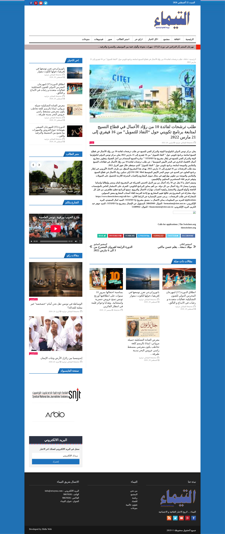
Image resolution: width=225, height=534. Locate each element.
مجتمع (166, 39)
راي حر (138, 39)
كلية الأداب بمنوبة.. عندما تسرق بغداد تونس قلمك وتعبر (59, 189)
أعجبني (32, 299)
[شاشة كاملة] (80, 241)
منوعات (86, 39)
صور (110, 39)
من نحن (133, 491)
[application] (55, 229)
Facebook (187, 236)
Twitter (172, 236)
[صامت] (76, 241)
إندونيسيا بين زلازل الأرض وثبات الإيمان (61, 358)
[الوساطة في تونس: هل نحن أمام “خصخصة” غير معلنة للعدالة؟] (55, 279)
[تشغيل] (31, 241)
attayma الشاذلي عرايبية (184, 143)
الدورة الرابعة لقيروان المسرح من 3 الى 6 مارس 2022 (113, 247)
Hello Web (47, 529)
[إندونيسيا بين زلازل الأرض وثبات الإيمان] (55, 333)
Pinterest (114, 236)
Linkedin (143, 236)
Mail (101, 236)
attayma (117, 310)
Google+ (157, 236)
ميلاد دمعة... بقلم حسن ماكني (175, 246)
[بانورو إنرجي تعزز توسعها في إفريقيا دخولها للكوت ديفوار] (142, 279)
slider (186, 59)
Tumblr (129, 236)
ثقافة (176, 39)
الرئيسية (190, 39)
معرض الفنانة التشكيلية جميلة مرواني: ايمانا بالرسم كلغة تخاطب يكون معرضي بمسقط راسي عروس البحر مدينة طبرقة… (143, 346)
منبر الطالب (122, 39)
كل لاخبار (152, 39)
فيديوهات (98, 39)
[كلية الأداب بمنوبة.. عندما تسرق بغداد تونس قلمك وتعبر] (55, 178)
